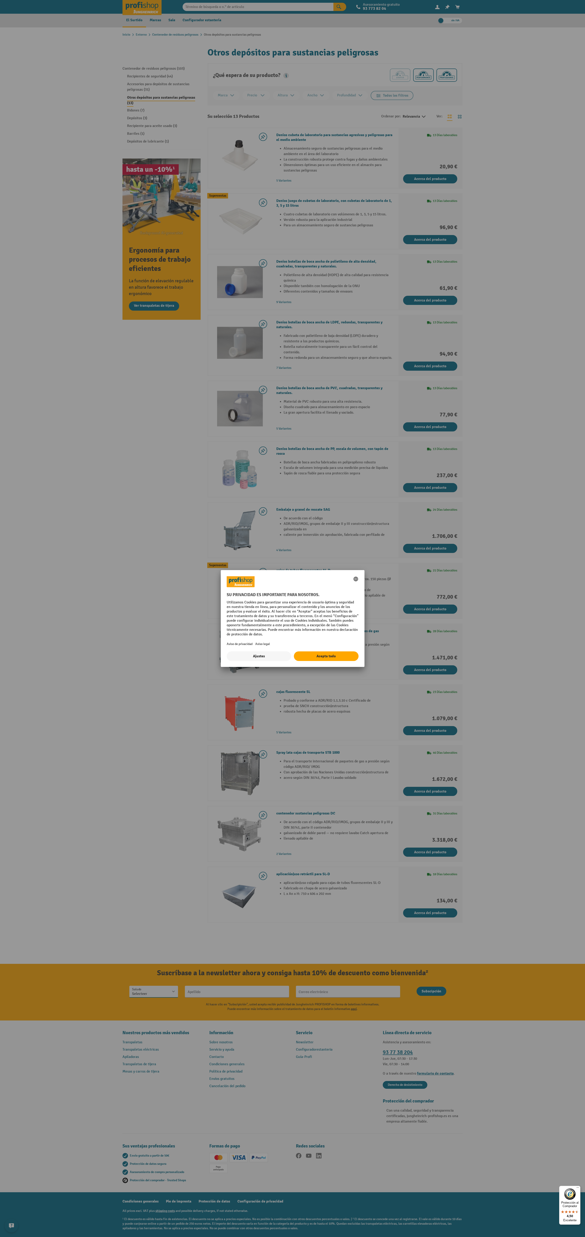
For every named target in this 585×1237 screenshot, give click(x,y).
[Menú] (577, 1188)
